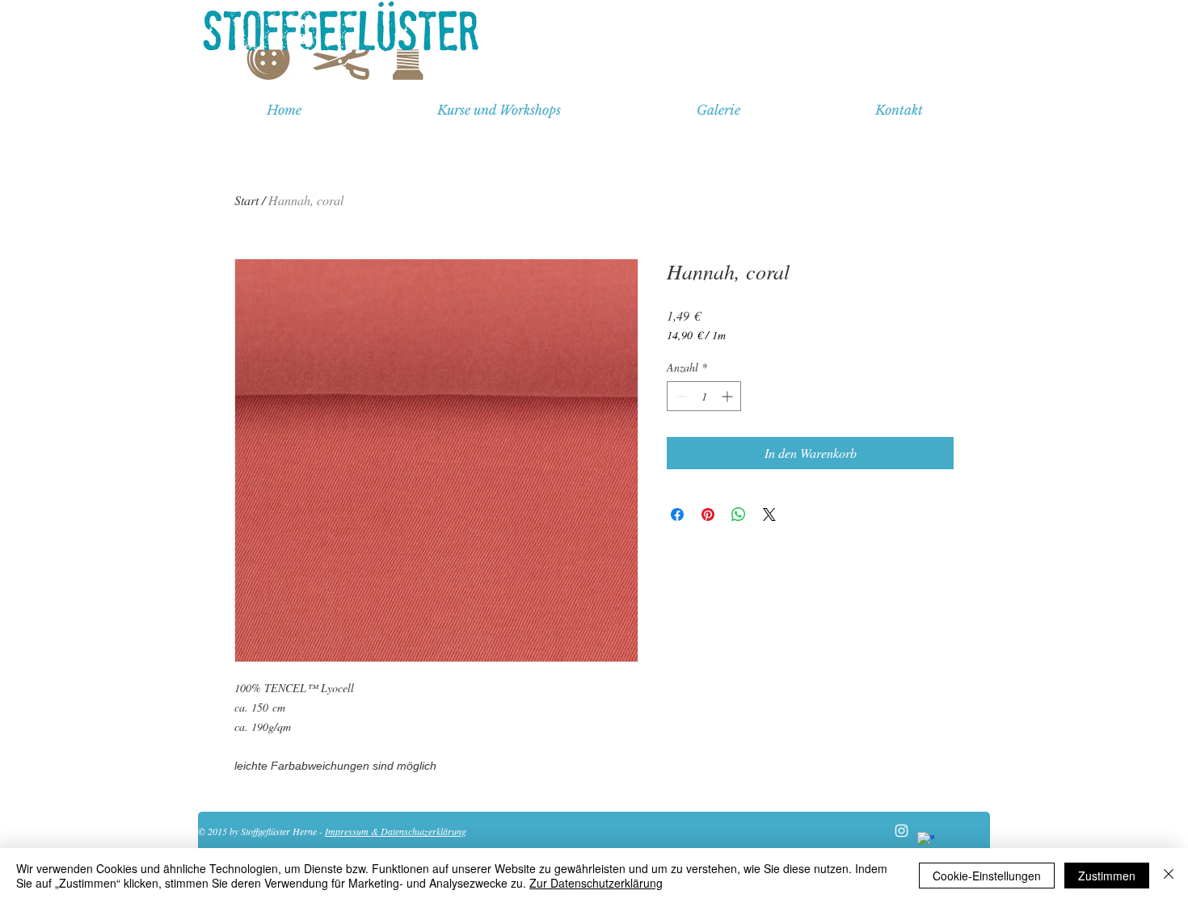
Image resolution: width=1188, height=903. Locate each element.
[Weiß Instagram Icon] (901, 830)
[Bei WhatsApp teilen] (738, 514)
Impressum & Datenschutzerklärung (395, 831)
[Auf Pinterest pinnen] (708, 514)
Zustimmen (1106, 875)
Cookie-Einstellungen (987, 875)
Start (246, 199)
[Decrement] (679, 396)
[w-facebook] (925, 840)
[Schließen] (1168, 875)
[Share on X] (769, 514)
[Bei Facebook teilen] (677, 514)
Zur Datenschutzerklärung (596, 883)
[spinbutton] (703, 396)
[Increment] (728, 396)
